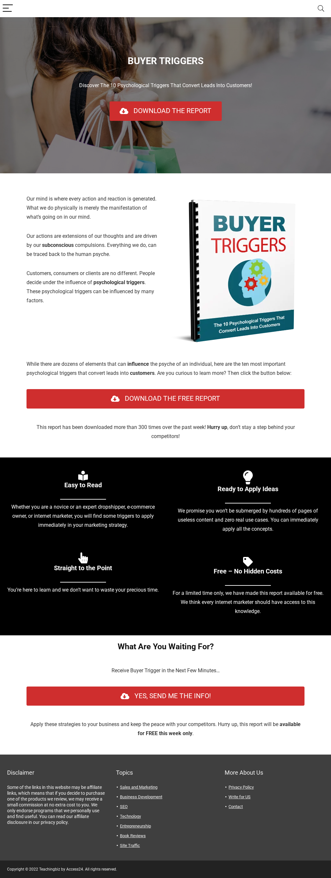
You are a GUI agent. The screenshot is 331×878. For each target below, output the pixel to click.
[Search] (321, 8)
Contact (236, 806)
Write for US (240, 796)
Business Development (141, 796)
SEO (124, 806)
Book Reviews (133, 835)
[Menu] (8, 8)
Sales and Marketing (138, 787)
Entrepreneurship (135, 826)
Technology (130, 816)
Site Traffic (130, 845)
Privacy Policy (241, 787)
